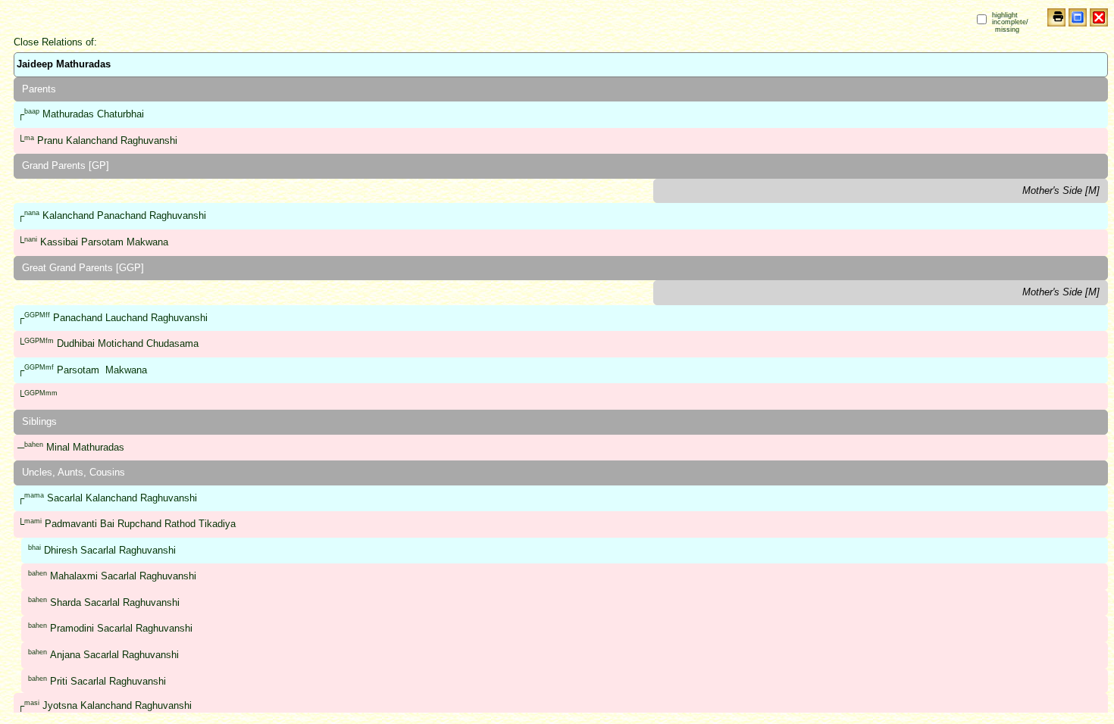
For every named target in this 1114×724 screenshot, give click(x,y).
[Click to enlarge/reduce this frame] (1078, 17)
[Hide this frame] (1099, 17)
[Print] (1056, 17)
